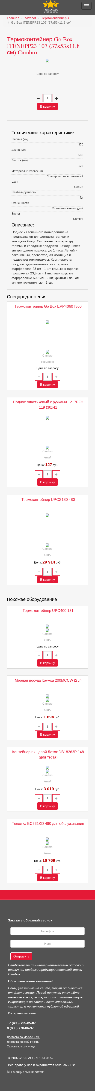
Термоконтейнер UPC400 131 (48, 611)
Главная (13, 18)
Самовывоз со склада (21, 1046)
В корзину (47, 106)
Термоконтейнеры (55, 18)
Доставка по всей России (23, 1042)
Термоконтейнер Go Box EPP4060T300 (48, 306)
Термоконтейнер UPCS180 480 (48, 500)
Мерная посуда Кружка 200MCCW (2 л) (48, 680)
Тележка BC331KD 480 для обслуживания (48, 824)
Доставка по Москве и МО (23, 1037)
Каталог (30, 18)
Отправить (21, 956)
